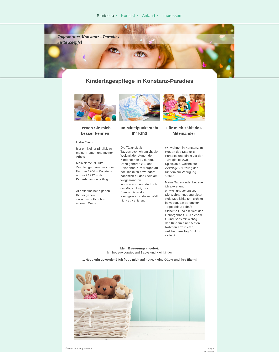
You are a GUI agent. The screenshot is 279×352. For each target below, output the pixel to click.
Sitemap (87, 348)
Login (211, 348)
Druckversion (75, 348)
